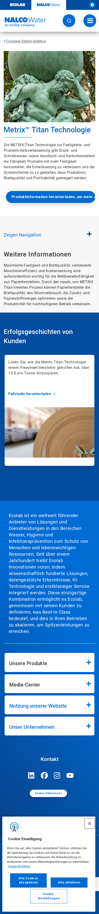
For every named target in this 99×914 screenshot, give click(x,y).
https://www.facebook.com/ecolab (44, 775)
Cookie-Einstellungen (49, 896)
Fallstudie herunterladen (29, 394)
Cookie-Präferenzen (48, 793)
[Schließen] (89, 823)
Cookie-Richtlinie (19, 866)
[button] (69, 20)
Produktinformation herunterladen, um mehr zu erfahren (53, 197)
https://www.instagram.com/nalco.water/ (57, 775)
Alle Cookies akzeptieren (28, 880)
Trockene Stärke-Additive (26, 41)
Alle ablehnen (69, 882)
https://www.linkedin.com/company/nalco (31, 775)
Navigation (22, 235)
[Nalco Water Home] (23, 22)
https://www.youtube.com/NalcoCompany (70, 775)
